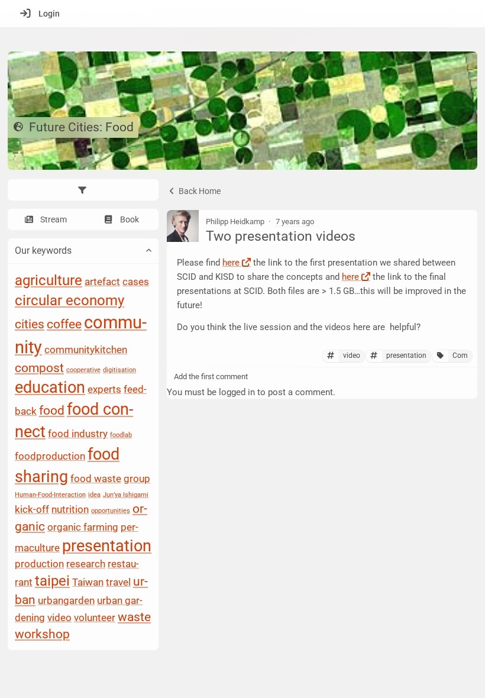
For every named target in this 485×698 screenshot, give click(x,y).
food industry (78, 434)
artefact (102, 281)
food (51, 411)
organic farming (82, 527)
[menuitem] (37, 13)
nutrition (70, 510)
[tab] (83, 190)
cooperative (83, 370)
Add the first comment (211, 376)
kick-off (32, 510)
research (85, 564)
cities (29, 325)
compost (39, 368)
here (231, 262)
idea (94, 495)
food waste (95, 478)
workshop (42, 635)
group (137, 478)
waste (134, 617)
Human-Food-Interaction (50, 495)
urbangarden (66, 600)
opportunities (110, 511)
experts (104, 389)
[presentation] (83, 190)
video (59, 617)
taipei (52, 581)
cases (135, 281)
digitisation (119, 370)
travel (118, 582)
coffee (64, 325)
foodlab (121, 436)
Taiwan (88, 582)
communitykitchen (85, 350)
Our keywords (43, 250)
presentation (106, 546)
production (39, 564)
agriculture (48, 280)
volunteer (94, 617)
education (50, 387)
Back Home (199, 191)
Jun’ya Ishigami (125, 495)
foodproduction (50, 456)
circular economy (69, 300)
